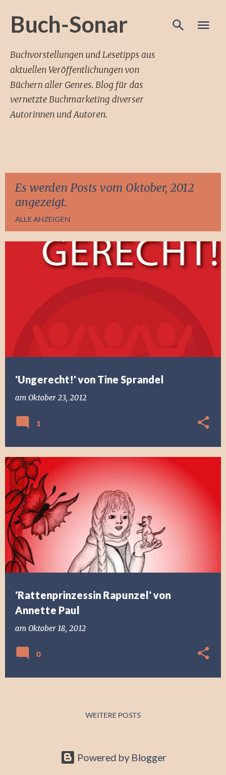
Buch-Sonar (68, 24)
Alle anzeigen (42, 219)
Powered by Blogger (120, 757)
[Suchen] (178, 25)
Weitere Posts (113, 715)
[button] (203, 423)
